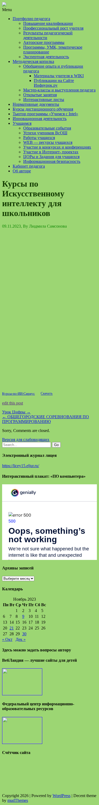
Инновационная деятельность (40, 118)
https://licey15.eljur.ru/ (20, 465)
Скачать (47, 393)
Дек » (21, 639)
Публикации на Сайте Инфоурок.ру (54, 83)
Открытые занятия (40, 95)
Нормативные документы (36, 104)
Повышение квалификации (48, 23)
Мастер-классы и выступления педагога (59, 90)
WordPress (61, 795)
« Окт (7, 639)
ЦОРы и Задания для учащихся (51, 156)
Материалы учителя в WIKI (59, 75)
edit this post (12, 403)
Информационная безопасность (51, 161)
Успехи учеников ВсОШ (45, 133)
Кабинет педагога (29, 166)
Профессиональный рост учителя (53, 28)
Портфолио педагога (31, 18)
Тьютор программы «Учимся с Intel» (45, 114)
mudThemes (17, 800)
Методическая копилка (33, 61)
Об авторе (22, 171)
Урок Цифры (16, 412)
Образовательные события (47, 128)
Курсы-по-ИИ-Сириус (18, 393)
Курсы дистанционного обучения (43, 109)
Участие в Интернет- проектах (50, 152)
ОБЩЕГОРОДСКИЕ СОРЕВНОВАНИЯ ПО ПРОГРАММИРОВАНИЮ (45, 419)
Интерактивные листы (43, 99)
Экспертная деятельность (46, 56)
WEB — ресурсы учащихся (47, 142)
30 (24, 634)
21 (12, 628)
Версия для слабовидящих (25, 439)
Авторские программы (43, 42)
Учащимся (22, 123)
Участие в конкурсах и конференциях (57, 147)
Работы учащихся (39, 137)
